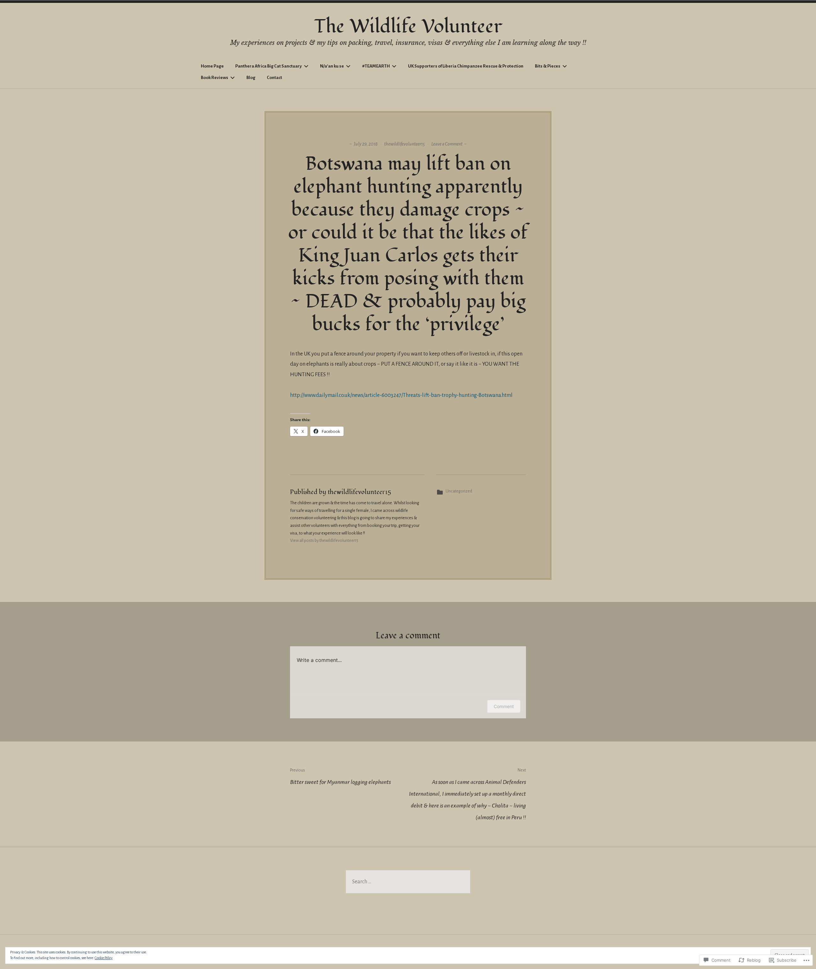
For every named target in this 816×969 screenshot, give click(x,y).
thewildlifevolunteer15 (404, 144)
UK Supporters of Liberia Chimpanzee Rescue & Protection (465, 66)
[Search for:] (408, 882)
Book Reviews (214, 77)
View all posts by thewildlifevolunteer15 (324, 540)
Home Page (212, 66)
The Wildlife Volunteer (408, 26)
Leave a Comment (447, 144)
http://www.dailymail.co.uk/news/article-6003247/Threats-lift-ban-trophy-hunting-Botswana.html (401, 395)
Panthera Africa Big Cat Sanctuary (268, 66)
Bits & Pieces (547, 66)
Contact (274, 77)
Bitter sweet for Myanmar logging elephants (340, 776)
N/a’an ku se (332, 66)
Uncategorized (459, 491)
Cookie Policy (104, 958)
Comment (504, 706)
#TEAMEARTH (376, 66)
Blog (250, 77)
